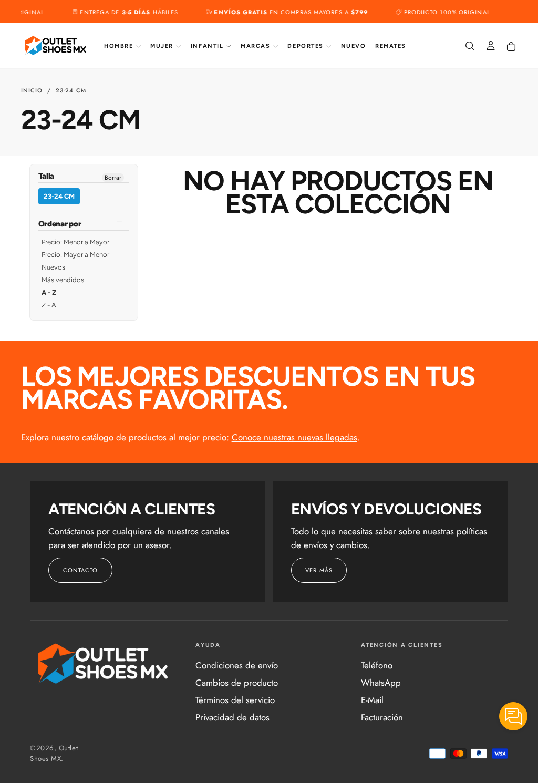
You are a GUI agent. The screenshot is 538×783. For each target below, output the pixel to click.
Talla (46, 177)
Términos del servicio (235, 700)
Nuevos (53, 267)
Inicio (32, 90)
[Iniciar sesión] (490, 46)
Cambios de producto (236, 682)
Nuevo (353, 46)
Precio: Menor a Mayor (75, 242)
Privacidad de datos (232, 717)
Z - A (49, 305)
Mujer (161, 46)
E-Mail (372, 700)
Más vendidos (63, 280)
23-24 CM (59, 196)
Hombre (118, 46)
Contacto (80, 570)
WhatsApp (381, 682)
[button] (469, 46)
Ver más (319, 570)
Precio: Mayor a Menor (75, 255)
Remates (390, 46)
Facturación (382, 717)
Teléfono (376, 665)
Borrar (113, 177)
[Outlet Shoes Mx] (103, 663)
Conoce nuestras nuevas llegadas (294, 437)
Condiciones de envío (236, 665)
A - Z (49, 292)
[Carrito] (511, 46)
